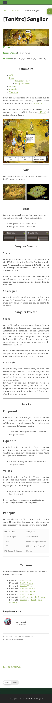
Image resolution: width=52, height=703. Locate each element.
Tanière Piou (26, 580)
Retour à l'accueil (12, 667)
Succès (12, 86)
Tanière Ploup (26, 583)
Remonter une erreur (14, 640)
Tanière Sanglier (27, 591)
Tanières (13, 92)
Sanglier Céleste (22, 83)
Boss (11, 78)
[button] (11, 682)
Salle (11, 75)
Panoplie (13, 89)
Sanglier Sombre (23, 81)
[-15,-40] (42, 112)
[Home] (4, 10)
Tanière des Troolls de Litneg (33, 597)
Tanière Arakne (27, 594)
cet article (37, 103)
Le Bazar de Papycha (34, 698)
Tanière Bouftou (27, 589)
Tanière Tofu (26, 586)
